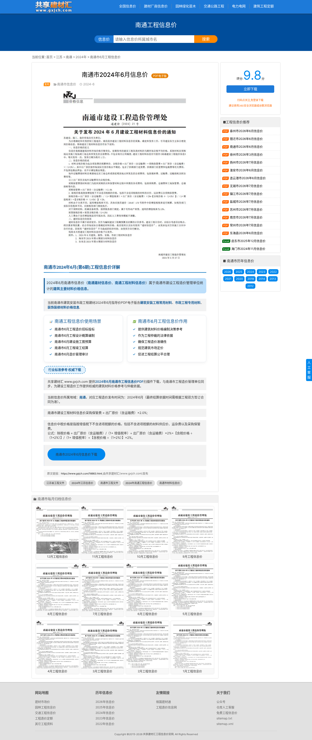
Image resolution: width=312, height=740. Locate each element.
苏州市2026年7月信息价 (246, 209)
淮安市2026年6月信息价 (246, 170)
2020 (239, 278)
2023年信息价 (105, 718)
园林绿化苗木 (186, 6)
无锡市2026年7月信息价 (246, 186)
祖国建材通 (163, 701)
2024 (250, 271)
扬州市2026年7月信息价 (246, 162)
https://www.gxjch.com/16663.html (81, 473)
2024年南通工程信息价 (138, 483)
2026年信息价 (105, 701)
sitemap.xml (224, 724)
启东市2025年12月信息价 (248, 241)
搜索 (206, 39)
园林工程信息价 (45, 707)
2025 (239, 271)
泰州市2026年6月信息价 (246, 131)
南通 (69, 57)
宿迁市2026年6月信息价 (246, 139)
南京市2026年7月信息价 (246, 217)
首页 (49, 57)
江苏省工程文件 (55, 483)
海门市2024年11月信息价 (248, 248)
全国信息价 (127, 6)
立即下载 (250, 89)
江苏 (59, 57)
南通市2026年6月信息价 (246, 146)
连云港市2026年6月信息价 (248, 178)
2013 (273, 278)
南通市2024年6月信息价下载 (76, 454)
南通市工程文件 (109, 483)
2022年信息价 (105, 724)
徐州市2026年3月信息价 (246, 154)
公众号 (220, 701)
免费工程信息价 (226, 713)
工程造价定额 (44, 718)
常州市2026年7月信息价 (246, 225)
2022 (273, 271)
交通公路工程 (214, 6)
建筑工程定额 (263, 6)
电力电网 (239, 6)
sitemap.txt (224, 718)
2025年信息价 (105, 707)
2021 (228, 278)
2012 (250, 286)
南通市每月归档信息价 (55, 499)
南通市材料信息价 (169, 483)
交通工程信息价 (45, 713)
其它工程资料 (44, 724)
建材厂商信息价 (156, 6)
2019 (250, 278)
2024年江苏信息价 (82, 483)
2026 (227, 271)
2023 (262, 271)
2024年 (81, 57)
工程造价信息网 (166, 707)
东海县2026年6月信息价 (246, 233)
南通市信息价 (66, 84)
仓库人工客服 (225, 707)
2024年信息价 (105, 713)
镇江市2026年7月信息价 (246, 194)
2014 (262, 278)
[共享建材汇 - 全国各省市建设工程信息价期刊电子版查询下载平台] (53, 6)
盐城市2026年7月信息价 (246, 201)
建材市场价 (42, 701)
